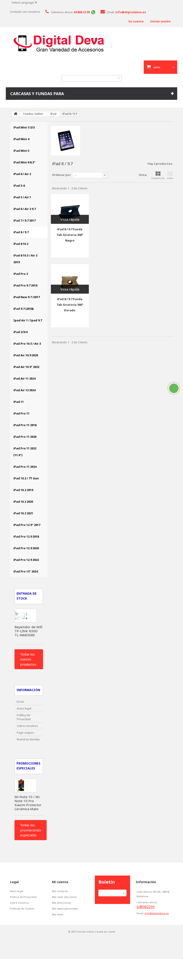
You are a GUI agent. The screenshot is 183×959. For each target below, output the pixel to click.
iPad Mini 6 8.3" (24, 162)
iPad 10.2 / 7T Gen (26, 478)
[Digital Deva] (91, 43)
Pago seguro (25, 732)
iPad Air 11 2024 (24, 378)
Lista (170, 178)
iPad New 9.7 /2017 (26, 297)
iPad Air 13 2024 (24, 390)
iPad (53, 114)
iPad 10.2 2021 (23, 513)
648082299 (146, 907)
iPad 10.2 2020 (23, 502)
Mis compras (60, 891)
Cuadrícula (157, 178)
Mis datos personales (65, 908)
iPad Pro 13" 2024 (25, 571)
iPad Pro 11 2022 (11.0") (24, 451)
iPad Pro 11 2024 (24, 467)
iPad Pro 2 (20, 274)
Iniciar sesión (160, 21)
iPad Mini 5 (21, 151)
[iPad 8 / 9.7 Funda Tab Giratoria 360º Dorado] (70, 279)
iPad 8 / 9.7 (21, 232)
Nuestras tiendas (28, 739)
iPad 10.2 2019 (23, 490)
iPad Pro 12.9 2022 (26, 560)
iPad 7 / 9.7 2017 (24, 220)
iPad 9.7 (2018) (23, 309)
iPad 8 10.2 (20, 244)
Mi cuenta (60, 882)
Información (28, 690)
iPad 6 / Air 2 (22, 174)
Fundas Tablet (33, 114)
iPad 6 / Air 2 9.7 (24, 209)
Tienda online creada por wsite (96, 931)
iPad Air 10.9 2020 (25, 355)
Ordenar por (61, 175)
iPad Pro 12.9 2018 (26, 536)
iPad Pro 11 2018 (24, 425)
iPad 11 (18, 402)
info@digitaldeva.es (157, 913)
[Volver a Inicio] (15, 114)
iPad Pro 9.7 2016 (25, 285)
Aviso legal (24, 708)
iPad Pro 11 (21, 413)
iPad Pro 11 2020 (24, 437)
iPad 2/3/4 (20, 332)
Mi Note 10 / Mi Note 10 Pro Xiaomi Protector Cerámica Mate (28, 803)
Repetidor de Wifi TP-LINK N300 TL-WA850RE (28, 631)
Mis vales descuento (64, 897)
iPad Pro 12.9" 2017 (26, 525)
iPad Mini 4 (21, 139)
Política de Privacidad (24, 717)
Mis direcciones (61, 902)
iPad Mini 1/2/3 (24, 127)
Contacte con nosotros (25, 12)
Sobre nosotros (27, 726)
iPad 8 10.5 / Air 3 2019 (25, 258)
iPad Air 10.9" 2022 (26, 367)
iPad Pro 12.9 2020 (26, 548)
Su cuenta (135, 21)
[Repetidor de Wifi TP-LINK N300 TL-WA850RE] (26, 615)
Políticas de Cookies (22, 908)
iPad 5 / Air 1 (22, 197)
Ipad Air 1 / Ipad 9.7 (27, 320)
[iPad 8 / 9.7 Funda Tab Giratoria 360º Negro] (70, 209)
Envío (20, 702)
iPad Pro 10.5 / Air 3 (27, 344)
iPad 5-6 (19, 186)
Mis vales (57, 914)
